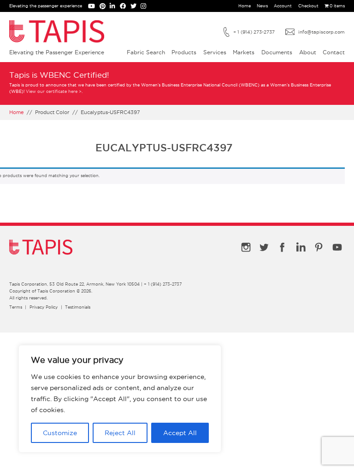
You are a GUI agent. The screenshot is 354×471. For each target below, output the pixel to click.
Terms (15, 307)
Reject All (120, 433)
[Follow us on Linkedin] (115, 7)
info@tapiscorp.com (321, 31)
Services (214, 52)
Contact (334, 52)
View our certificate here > (54, 91)
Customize (60, 433)
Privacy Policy (44, 307)
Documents (276, 52)
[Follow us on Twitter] (135, 7)
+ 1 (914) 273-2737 (254, 31)
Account (283, 6)
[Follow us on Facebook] (125, 7)
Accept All (180, 433)
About (307, 52)
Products (183, 52)
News (262, 6)
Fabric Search (146, 52)
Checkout (308, 6)
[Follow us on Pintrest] (105, 7)
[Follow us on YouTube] (94, 7)
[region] (119, 399)
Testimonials (77, 307)
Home (244, 6)
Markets (243, 52)
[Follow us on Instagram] (145, 7)
